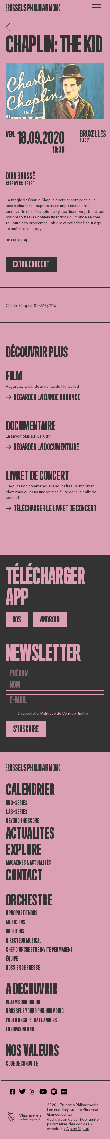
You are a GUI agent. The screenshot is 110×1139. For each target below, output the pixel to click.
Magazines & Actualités (28, 862)
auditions (15, 931)
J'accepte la (52, 713)
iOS (17, 619)
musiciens (15, 922)
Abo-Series (16, 802)
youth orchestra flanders (31, 1020)
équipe (12, 958)
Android (50, 619)
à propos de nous (22, 913)
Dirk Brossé (20, 176)
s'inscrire (26, 729)
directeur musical (24, 940)
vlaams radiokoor (23, 1002)
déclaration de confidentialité (73, 1119)
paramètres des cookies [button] (68, 1124)
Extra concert (31, 264)
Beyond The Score (22, 820)
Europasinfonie (20, 1029)
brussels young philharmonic (35, 1011)
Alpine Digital (77, 1129)
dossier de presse (23, 967)
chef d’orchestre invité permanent (39, 949)
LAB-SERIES (16, 812)
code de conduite (22, 1063)
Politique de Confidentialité (64, 713)
